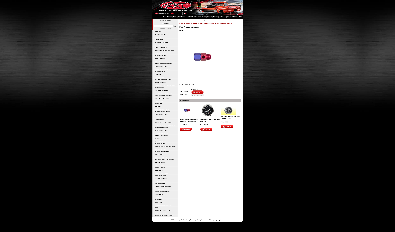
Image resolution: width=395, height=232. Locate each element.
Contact (169, 17)
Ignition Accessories (161, 114)
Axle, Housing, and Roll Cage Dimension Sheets (192, 17)
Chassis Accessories (161, 66)
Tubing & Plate (159, 194)
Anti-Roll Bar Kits (160, 45)
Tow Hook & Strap (160, 183)
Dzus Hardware (159, 87)
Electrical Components (162, 90)
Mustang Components (161, 127)
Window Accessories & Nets (163, 210)
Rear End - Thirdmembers (162, 151)
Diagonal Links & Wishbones (163, 79)
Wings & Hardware (160, 213)
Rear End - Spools (160, 149)
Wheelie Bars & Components (163, 205)
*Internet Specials (160, 34)
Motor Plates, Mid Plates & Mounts (165, 125)
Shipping (209, 17)
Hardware (158, 106)
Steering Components (161, 173)
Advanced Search (165, 29)
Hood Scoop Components (162, 111)
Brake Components (160, 58)
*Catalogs (158, 31)
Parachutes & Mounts (161, 133)
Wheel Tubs (158, 202)
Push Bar (157, 138)
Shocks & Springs (160, 167)
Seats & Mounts (159, 165)
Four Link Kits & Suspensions (163, 93)
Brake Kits (158, 61)
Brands (175, 17)
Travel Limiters (159, 189)
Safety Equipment (160, 162)
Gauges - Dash (159, 103)
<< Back (181, 30)
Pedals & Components (161, 135)
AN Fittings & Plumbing (161, 42)
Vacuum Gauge (159, 197)
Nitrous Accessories (161, 130)
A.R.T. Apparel (159, 39)
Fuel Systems (159, 101)
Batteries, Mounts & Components (164, 50)
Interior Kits (159, 117)
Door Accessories (160, 82)
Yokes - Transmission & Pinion (163, 215)
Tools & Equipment (160, 181)
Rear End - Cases (160, 143)
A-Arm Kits (158, 37)
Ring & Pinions (159, 154)
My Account (222, 17)
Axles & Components (161, 47)
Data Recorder (159, 77)
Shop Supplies (159, 170)
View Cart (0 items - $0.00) (234, 17)
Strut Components (160, 175)
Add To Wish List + (198, 95)
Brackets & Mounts (160, 55)
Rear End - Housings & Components (165, 146)
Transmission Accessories (163, 186)
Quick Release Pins (160, 141)
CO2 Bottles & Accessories (163, 69)
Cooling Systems (160, 71)
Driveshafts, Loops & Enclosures (165, 85)
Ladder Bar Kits (159, 119)
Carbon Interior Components (163, 63)
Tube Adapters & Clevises (162, 191)
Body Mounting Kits (160, 53)
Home (164, 17)
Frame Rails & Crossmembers (163, 95)
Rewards (215, 17)
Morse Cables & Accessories (163, 122)
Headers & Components (162, 109)
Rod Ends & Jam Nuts (161, 157)
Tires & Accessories (161, 178)
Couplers (158, 74)
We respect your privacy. (216, 220)
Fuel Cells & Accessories (162, 98)
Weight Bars (158, 199)
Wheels (157, 207)
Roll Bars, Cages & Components (164, 159)
